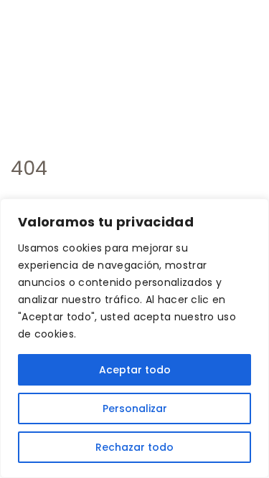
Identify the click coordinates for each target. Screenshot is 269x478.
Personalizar (135, 408)
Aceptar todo (135, 370)
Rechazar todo (134, 447)
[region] (134, 338)
